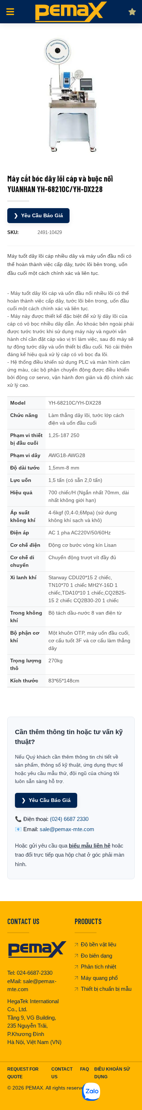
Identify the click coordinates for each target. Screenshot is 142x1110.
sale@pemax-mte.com (67, 829)
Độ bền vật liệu (98, 944)
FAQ (84, 1069)
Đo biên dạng (96, 956)
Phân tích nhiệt (98, 966)
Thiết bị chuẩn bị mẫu (106, 989)
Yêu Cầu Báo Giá (38, 215)
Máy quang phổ (99, 978)
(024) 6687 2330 (69, 819)
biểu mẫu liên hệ (89, 845)
